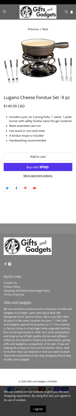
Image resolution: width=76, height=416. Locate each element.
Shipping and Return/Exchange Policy (27, 290)
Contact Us (10, 283)
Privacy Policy (12, 286)
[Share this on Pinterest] (25, 188)
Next (45, 29)
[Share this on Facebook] (16, 188)
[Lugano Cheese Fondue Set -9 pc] (38, 61)
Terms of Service (14, 294)
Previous (33, 29)
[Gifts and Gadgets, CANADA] (38, 12)
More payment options (37, 175)
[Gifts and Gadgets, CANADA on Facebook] (5, 264)
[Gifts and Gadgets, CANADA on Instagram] (9, 264)
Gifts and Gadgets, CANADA (42, 381)
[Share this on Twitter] (7, 188)
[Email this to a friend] (34, 188)
